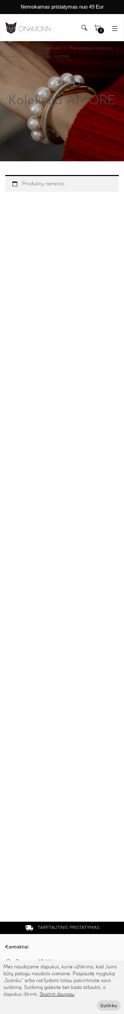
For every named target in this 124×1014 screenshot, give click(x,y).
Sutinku (108, 1005)
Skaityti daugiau (57, 994)
